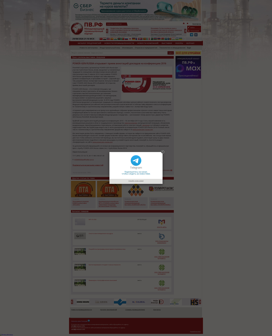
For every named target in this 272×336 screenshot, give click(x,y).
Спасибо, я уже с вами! (136, 181)
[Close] (162, 152)
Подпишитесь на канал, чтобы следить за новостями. (136, 172)
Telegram (136, 167)
